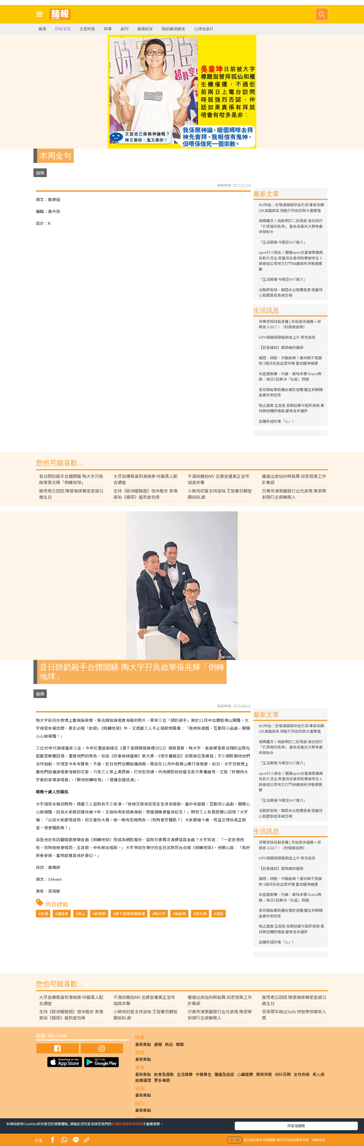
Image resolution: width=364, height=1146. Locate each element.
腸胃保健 (264, 1074)
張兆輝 (201, 913)
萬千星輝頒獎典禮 (130, 913)
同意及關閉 (296, 1125)
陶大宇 (159, 913)
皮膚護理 (143, 1080)
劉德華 (100, 913)
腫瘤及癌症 (224, 1074)
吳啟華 (180, 913)
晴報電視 (63, 29)
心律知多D (203, 29)
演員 (219, 913)
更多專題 (162, 1080)
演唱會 (62, 913)
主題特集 (87, 29)
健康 (42, 29)
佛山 (81, 913)
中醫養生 (203, 1074)
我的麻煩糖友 (173, 29)
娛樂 (40, 173)
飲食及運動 (164, 1074)
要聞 (158, 1044)
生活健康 (185, 1074)
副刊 (125, 29)
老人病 (318, 1074)
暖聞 (180, 1044)
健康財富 (145, 29)
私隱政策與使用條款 (127, 1123)
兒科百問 (283, 1074)
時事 (108, 29)
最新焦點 (143, 1044)
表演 (44, 913)
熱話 (169, 1044)
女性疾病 (302, 1074)
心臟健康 (245, 1074)
